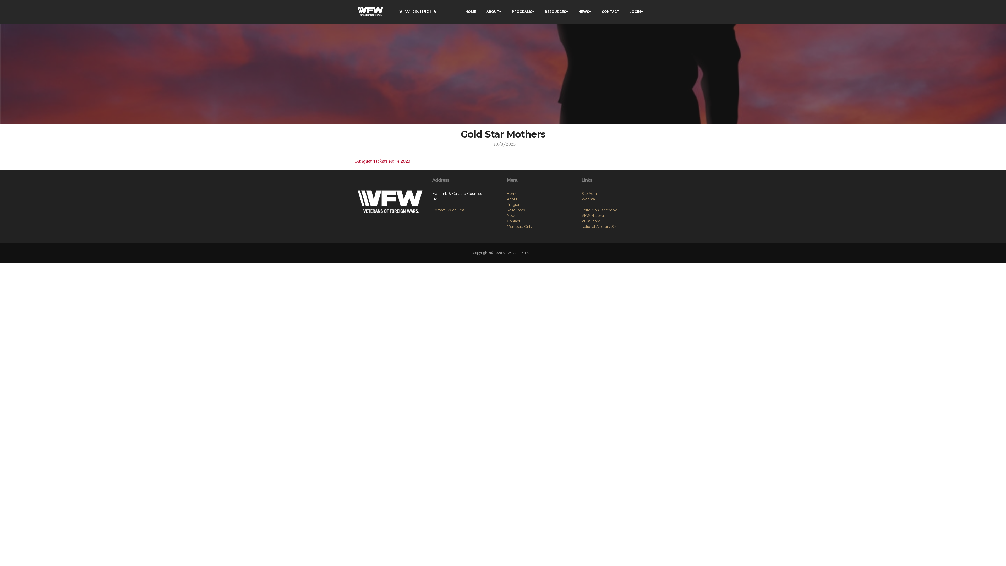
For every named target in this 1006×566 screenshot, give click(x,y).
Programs (515, 205)
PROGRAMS (522, 12)
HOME (470, 12)
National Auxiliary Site (599, 227)
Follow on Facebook (599, 210)
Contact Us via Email (449, 210)
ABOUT (492, 12)
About (512, 199)
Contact (513, 221)
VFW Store (591, 221)
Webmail (589, 199)
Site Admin (591, 194)
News (511, 216)
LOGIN (635, 12)
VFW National (593, 216)
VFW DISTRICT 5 (417, 11)
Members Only (519, 227)
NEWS (583, 12)
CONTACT (610, 12)
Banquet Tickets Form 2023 (382, 161)
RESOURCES (555, 12)
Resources (516, 210)
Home (512, 194)
